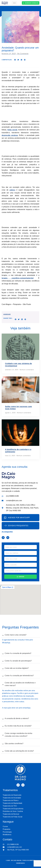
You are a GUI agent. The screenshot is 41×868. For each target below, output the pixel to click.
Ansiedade (7, 314)
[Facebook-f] (3, 537)
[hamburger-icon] (14, 3)
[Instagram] (7, 537)
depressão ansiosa (10, 135)
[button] (15, 60)
